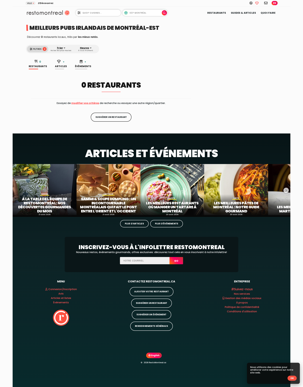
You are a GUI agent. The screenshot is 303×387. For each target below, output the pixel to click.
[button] (85, 103)
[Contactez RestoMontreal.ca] (266, 3)
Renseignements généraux (151, 326)
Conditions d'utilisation (242, 311)
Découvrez (46, 3)
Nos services (242, 294)
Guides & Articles (243, 13)
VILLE (29, 3)
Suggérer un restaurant (111, 117)
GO (176, 261)
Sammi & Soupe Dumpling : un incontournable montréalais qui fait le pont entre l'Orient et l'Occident (108, 205)
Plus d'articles (134, 223)
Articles (61, 64)
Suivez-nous (243, 289)
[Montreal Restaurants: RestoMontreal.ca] (44, 12)
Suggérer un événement (151, 314)
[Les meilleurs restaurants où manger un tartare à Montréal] (172, 189)
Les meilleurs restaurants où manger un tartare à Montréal (172, 207)
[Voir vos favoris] (258, 3)
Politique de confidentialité (242, 307)
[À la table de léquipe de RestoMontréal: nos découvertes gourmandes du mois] (45, 189)
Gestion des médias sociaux (242, 298)
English (155, 355)
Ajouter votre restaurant (151, 291)
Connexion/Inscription (62, 289)
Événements (83, 64)
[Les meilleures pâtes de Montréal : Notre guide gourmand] (236, 189)
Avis (61, 293)
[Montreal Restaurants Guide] (61, 317)
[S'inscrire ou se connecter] (252, 3)
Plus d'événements (166, 223)
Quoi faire (268, 13)
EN (274, 3)
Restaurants (216, 13)
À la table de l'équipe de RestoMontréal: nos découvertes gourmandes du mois (44, 205)
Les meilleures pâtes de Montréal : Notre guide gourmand (236, 207)
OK (292, 378)
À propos (242, 302)
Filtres (39, 49)
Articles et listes (61, 298)
